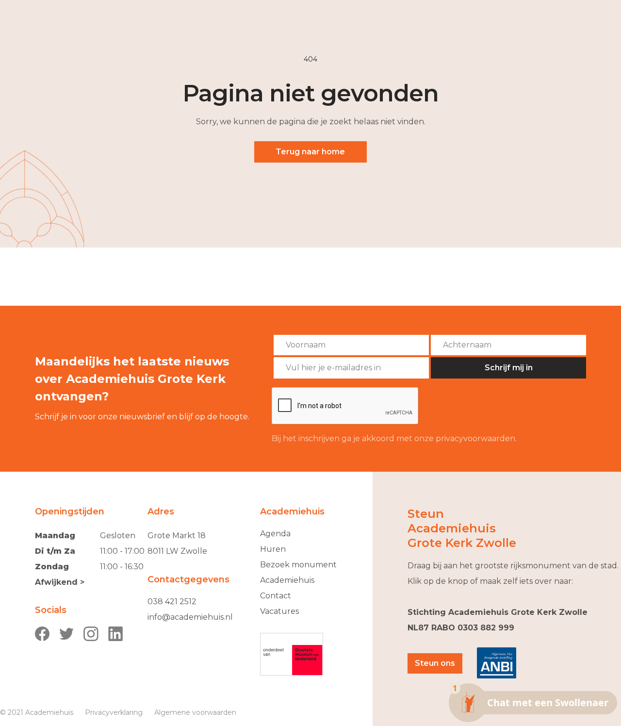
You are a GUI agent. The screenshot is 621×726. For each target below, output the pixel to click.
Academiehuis (287, 580)
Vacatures (279, 611)
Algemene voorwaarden (195, 712)
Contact (275, 595)
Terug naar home (310, 151)
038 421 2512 (171, 601)
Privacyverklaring (114, 712)
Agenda (275, 533)
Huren (273, 549)
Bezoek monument (298, 564)
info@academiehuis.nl (190, 617)
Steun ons (435, 663)
